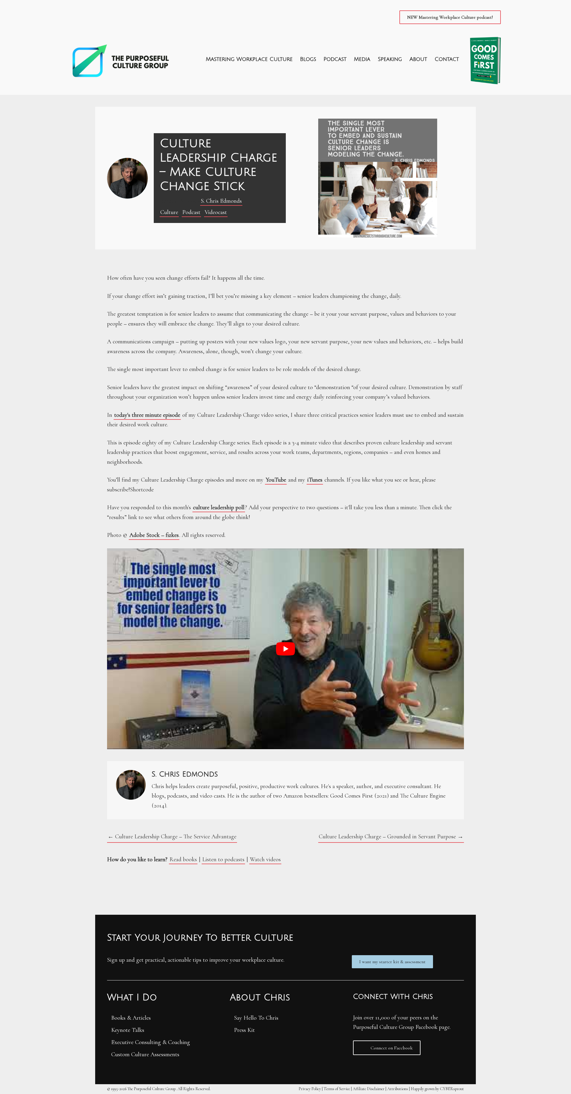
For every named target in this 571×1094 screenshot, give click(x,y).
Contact (446, 59)
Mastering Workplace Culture (249, 59)
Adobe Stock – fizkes (154, 535)
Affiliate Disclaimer (369, 1088)
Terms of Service (337, 1088)
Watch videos (265, 859)
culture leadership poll (218, 507)
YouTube (276, 479)
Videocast (216, 212)
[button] (450, 17)
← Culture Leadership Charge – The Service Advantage (172, 836)
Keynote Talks (127, 1030)
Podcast (335, 59)
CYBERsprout (452, 1088)
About (418, 59)
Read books (183, 859)
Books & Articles (131, 1017)
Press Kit (244, 1030)
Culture (169, 212)
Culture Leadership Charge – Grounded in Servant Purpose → (391, 836)
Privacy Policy (310, 1088)
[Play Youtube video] (285, 648)
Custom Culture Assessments (145, 1054)
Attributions (397, 1088)
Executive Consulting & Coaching (150, 1042)
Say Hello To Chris (256, 1017)
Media (362, 59)
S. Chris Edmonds (221, 201)
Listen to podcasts (223, 859)
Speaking (390, 59)
